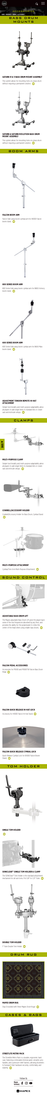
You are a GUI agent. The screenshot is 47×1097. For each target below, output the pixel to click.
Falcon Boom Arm (11, 215)
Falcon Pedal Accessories (15, 665)
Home (3, 14)
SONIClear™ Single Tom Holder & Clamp (21, 872)
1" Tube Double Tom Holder (12, 947)
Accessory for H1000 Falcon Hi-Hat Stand (17, 714)
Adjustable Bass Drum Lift (15, 616)
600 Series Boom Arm (12, 343)
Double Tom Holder (11, 942)
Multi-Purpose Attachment (15, 565)
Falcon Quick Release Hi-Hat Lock (18, 710)
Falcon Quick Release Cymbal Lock (19, 752)
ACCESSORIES (21, 14)
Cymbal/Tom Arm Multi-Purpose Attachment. (19, 569)
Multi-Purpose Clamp (12, 459)
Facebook (22, 1083)
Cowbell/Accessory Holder (16, 510)
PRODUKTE (8, 14)
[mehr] (4, 834)
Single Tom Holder (11, 830)
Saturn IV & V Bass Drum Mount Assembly (22, 77)
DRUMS (14, 14)
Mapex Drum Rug (10, 1003)
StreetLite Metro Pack (13, 1053)
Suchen (37, 4)
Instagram (26, 1083)
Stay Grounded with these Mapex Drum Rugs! (19, 1007)
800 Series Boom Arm (12, 284)
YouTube (30, 1083)
